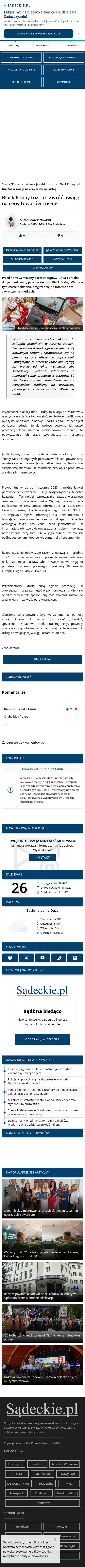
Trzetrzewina (44, 1483)
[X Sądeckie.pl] (26, 958)
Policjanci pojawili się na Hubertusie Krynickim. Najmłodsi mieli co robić (39, 1081)
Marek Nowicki (40, 220)
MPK (69, 1483)
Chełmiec (41, 1493)
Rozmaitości (64, 81)
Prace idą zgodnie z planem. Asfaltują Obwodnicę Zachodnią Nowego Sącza (41, 1071)
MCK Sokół (42, 1474)
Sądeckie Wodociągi (64, 1464)
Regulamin (23, 1526)
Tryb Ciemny (42, 45)
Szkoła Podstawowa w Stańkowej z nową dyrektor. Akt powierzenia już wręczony (43, 1112)
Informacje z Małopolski (63, 57)
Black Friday (42, 659)
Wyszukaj (14, 45)
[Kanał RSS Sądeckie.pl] (75, 958)
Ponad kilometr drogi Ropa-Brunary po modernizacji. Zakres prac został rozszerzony (43, 1091)
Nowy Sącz (68, 1474)
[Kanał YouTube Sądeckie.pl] (42, 958)
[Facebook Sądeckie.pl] (10, 958)
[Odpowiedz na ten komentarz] (5, 724)
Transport (16, 1493)
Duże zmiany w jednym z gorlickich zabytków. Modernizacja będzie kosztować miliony (38, 1122)
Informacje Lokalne (21, 57)
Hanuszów (43, 1503)
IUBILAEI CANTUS (18, 1483)
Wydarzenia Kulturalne (21, 69)
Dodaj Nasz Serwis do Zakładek (39, 33)
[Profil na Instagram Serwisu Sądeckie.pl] (58, 958)
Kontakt (42, 857)
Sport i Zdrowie (21, 81)
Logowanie (72, 45)
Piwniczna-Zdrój (67, 1493)
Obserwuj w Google (42, 1039)
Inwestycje (15, 1464)
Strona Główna (10, 184)
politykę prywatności (34, 1556)
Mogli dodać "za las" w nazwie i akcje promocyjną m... (42, 1148)
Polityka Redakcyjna (62, 1546)
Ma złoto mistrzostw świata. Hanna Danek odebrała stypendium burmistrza (42, 1102)
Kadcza (37, 1464)
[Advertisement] (42, 133)
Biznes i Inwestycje (63, 69)
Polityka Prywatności (62, 1536)
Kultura (17, 1474)
